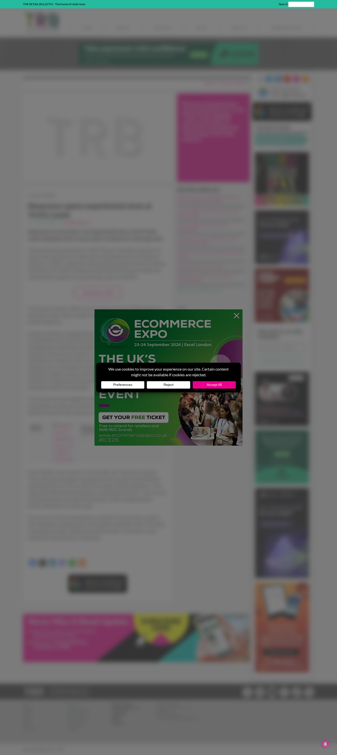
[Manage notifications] (325, 744)
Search (283, 4)
